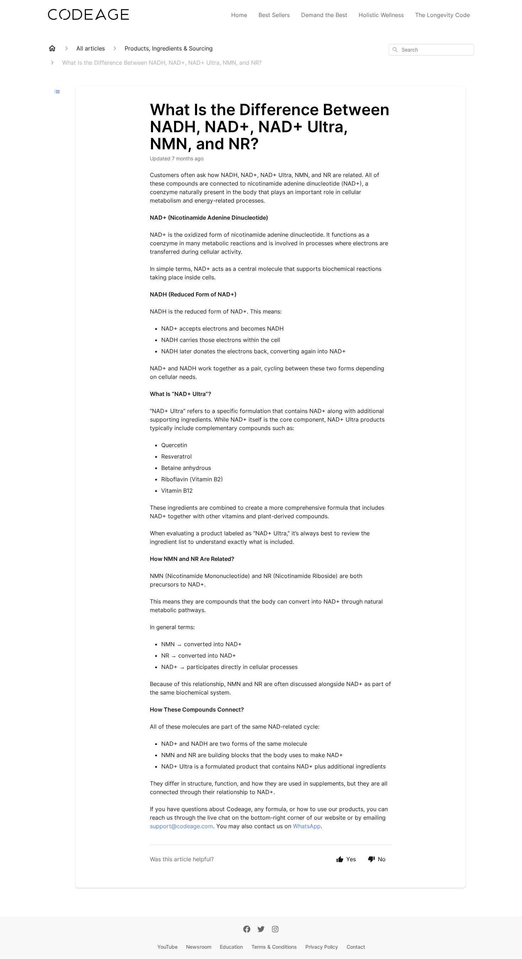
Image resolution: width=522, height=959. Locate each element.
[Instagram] (275, 930)
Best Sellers (274, 14)
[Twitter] (261, 930)
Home (239, 14)
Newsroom (198, 947)
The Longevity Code (442, 14)
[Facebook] (247, 930)
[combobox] (431, 49)
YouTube (167, 947)
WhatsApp (307, 826)
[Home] (52, 48)
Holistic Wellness (381, 14)
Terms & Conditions (274, 947)
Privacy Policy (321, 947)
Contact (356, 947)
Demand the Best (324, 14)
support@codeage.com (181, 826)
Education (231, 947)
